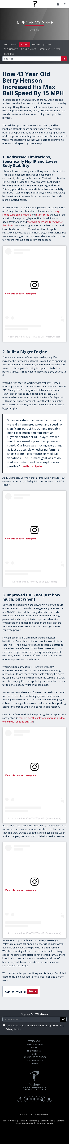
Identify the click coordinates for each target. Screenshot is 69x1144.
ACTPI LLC (29, 1114)
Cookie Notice (47, 1121)
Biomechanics (28, 49)
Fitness (25, 44)
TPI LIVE (34, 1063)
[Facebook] (20, 1099)
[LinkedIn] (49, 1099)
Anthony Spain (32, 466)
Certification (34, 1041)
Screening (45, 49)
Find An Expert (34, 1050)
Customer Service (34, 1060)
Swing (14, 44)
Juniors (47, 44)
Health (36, 44)
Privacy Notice (9, 1121)
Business (9, 53)
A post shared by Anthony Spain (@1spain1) (34, 581)
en (65, 4)
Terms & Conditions (28, 1121)
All (5, 44)
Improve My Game (34, 1044)
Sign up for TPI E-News (35, 1057)
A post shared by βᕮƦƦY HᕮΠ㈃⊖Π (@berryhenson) (34, 336)
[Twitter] (27, 1099)
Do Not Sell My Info (45, 1123)
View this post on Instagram (20, 293)
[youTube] (42, 1099)
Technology (11, 49)
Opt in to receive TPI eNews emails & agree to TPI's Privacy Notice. (35, 1027)
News (57, 49)
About (34, 1047)
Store (34, 1054)
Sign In (32, 991)
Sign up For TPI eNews (34, 1014)
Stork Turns (42, 214)
